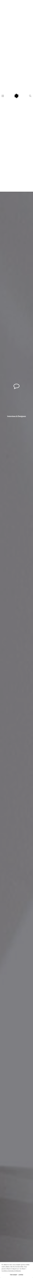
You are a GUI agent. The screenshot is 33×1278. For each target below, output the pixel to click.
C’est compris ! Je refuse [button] (16, 1274)
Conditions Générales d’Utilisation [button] (11, 1271)
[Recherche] (30, 96)
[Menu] (3, 96)
